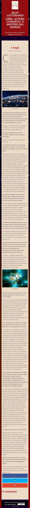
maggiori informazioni (11, 504)
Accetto (21, 504)
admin (12, 51)
